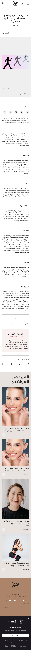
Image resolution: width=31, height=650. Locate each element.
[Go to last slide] (8, 88)
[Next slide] (3, 88)
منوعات (7, 600)
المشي (26, 323)
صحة (28, 33)
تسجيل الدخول (15, 636)
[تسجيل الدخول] (23, 4)
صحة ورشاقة (26, 434)
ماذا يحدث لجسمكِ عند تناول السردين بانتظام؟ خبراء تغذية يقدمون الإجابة (16, 429)
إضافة (6, 607)
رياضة (19, 323)
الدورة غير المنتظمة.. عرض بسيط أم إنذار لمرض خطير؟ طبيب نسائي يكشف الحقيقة (15, 523)
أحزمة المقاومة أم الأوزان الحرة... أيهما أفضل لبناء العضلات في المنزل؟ (16, 564)
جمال (12, 600)
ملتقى (13, 323)
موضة (21, 600)
